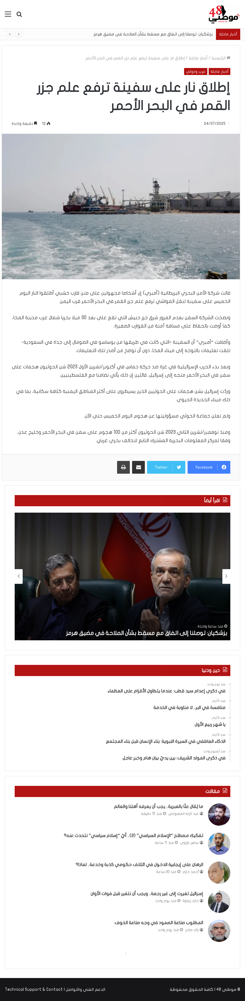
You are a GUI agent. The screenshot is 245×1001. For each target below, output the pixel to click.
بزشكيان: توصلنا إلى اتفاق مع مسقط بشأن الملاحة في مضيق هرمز (153, 34)
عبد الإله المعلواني (183, 814)
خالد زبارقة (191, 901)
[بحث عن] (19, 16)
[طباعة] (123, 467)
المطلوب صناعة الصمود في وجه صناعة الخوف (159, 922)
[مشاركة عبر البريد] (138, 467)
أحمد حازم (191, 872)
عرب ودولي (195, 71)
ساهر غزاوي (189, 843)
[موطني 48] (224, 14)
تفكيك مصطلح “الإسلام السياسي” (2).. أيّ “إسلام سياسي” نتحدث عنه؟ (133, 835)
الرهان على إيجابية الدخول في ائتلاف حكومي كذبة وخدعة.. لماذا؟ (139, 864)
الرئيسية (219, 58)
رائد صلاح (192, 930)
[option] (122, 576)
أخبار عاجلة (198, 58)
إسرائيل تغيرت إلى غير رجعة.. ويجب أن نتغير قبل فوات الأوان (147, 893)
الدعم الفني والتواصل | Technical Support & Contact (55, 989)
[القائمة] (8, 16)
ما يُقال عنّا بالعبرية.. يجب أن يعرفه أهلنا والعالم (158, 806)
